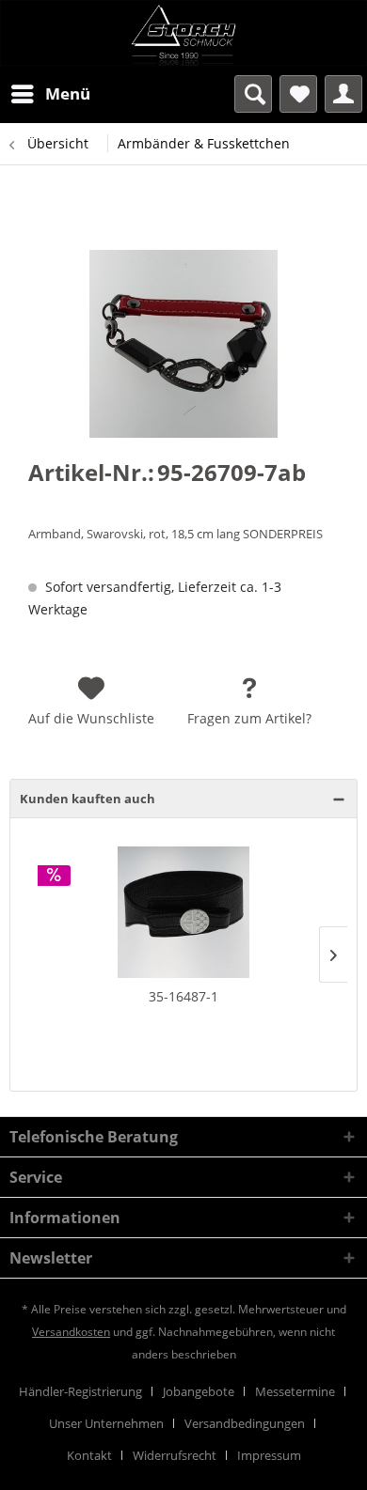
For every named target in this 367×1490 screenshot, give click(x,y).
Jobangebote (198, 1391)
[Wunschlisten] (298, 94)
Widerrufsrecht (174, 1455)
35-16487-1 (183, 996)
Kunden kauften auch (87, 798)
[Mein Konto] (343, 94)
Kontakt (89, 1455)
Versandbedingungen (244, 1423)
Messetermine (295, 1391)
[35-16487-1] (183, 912)
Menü (67, 93)
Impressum (269, 1455)
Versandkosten (71, 1332)
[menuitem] (50, 94)
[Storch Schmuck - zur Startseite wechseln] (183, 33)
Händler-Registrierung (80, 1391)
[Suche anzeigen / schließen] (253, 94)
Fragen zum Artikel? (249, 718)
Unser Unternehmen (106, 1423)
